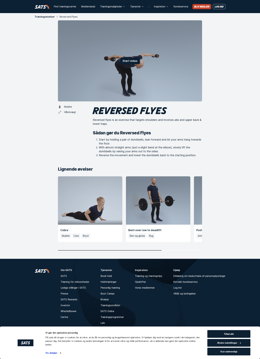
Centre (64, 317)
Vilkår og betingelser (184, 293)
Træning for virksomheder (75, 281)
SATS (64, 275)
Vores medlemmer (145, 287)
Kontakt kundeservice (185, 281)
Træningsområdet (110, 305)
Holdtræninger (108, 281)
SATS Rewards (69, 299)
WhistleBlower (68, 311)
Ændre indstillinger (227, 343)
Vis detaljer (51, 353)
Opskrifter (140, 281)
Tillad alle (229, 334)
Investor (65, 305)
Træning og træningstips (148, 275)
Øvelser (105, 299)
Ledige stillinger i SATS (73, 287)
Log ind (177, 287)
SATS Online (107, 311)
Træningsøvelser (45, 16)
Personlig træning (110, 287)
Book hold (106, 275)
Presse (64, 293)
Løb (103, 322)
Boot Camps (108, 293)
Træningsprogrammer (112, 317)
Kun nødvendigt (228, 351)
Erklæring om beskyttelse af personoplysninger (199, 275)
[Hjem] (42, 6)
